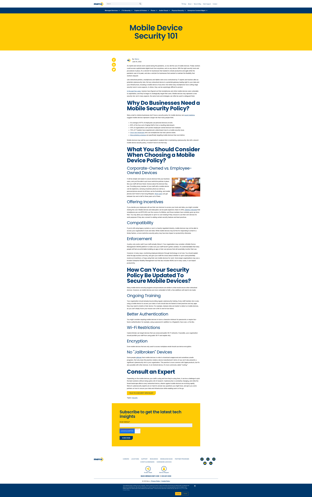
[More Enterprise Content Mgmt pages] (206, 10)
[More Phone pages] (156, 10)
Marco (137, 59)
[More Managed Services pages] (119, 10)
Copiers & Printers (140, 10)
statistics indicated (191, 210)
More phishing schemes (138, 135)
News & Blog (197, 4)
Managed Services (111, 10)
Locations (135, 459)
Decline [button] (185, 493)
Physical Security (178, 10)
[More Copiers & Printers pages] (148, 10)
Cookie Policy (126, 490)
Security (135, 398)
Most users (158, 194)
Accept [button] (178, 493)
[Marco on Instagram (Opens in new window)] (213, 459)
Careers (126, 459)
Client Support (207, 4)
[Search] (140, 3)
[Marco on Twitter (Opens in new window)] (208, 459)
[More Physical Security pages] (185, 10)
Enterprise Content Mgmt (196, 10)
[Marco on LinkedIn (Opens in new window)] (210, 463)
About (189, 4)
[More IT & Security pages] (131, 10)
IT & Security (126, 10)
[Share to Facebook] (114, 60)
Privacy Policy (182, 488)
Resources (154, 459)
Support (144, 459)
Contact (215, 4)
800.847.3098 (166, 476)
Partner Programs (182, 459)
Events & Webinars (147, 462)
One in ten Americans (137, 132)
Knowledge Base (166, 459)
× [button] (195, 485)
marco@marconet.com (150, 476)
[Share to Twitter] (114, 70)
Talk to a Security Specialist (141, 393)
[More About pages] (192, 4)
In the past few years (134, 91)
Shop (183, 4)
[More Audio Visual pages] (169, 10)
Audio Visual (163, 10)
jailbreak (139, 357)
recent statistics (189, 115)
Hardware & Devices (164, 462)
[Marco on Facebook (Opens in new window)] (202, 459)
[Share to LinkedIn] (114, 65)
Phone (153, 10)
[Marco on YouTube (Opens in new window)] (205, 463)
